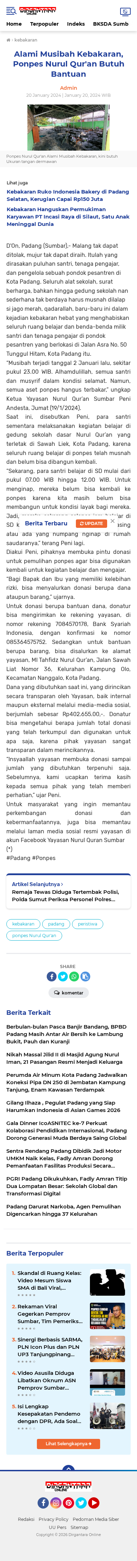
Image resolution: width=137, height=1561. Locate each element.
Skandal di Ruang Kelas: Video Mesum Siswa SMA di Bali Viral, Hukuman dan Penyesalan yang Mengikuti (49, 1280)
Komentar (72, 993)
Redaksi (26, 1519)
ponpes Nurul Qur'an (34, 935)
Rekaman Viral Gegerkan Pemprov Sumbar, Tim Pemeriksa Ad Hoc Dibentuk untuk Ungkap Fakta (50, 1314)
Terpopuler (44, 24)
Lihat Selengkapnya (67, 1443)
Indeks (76, 24)
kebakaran (23, 924)
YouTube (98, 1512)
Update (93, 523)
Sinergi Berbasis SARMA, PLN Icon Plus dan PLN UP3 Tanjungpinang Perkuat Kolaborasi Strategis (50, 1347)
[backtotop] (68, 1471)
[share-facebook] (52, 976)
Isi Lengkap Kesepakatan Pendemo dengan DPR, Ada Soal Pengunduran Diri (49, 1414)
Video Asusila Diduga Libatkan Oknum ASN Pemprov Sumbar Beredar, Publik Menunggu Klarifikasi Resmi (47, 1380)
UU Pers (57, 1527)
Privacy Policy (53, 1519)
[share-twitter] (63, 976)
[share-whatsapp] (74, 976)
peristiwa (87, 924)
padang (56, 924)
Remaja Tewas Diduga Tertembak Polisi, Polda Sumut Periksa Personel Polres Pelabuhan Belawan (65, 896)
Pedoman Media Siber (96, 1519)
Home (14, 24)
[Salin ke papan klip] (85, 976)
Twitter (84, 1512)
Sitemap (79, 1527)
